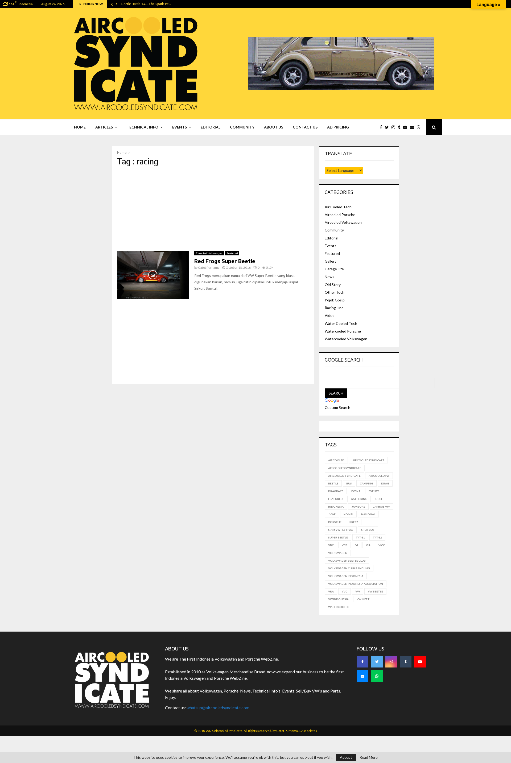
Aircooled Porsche (340, 214)
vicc (381, 545)
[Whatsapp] (420, 127)
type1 (360, 537)
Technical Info (142, 127)
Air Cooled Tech (338, 207)
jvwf (332, 514)
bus (349, 483)
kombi (348, 514)
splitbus (367, 529)
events (374, 491)
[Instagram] (395, 127)
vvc (344, 591)
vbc (331, 545)
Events (179, 127)
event (356, 491)
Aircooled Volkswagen (209, 253)
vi (356, 545)
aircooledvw (379, 475)
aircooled (336, 460)
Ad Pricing (338, 127)
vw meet (363, 599)
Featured (232, 253)
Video (330, 315)
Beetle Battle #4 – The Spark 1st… (146, 4)
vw (357, 591)
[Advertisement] (213, 208)
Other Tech (334, 292)
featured (335, 498)
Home (80, 127)
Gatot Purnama (209, 267)
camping (366, 483)
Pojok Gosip (335, 300)
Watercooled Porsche (343, 331)
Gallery (330, 261)
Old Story (333, 284)
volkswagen (337, 552)
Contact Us (305, 127)
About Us (273, 127)
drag (385, 483)
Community (242, 127)
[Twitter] (388, 127)
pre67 (353, 522)
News (329, 276)
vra (331, 591)
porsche (334, 522)
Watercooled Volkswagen (346, 339)
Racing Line (334, 307)
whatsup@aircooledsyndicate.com (218, 707)
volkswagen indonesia (345, 576)
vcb (344, 545)
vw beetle (375, 591)
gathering (359, 498)
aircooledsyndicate (368, 460)
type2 (377, 537)
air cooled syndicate (344, 468)
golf (379, 498)
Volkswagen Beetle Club (347, 560)
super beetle (338, 537)
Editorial (210, 127)
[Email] (413, 127)
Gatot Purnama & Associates (296, 731)
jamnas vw (381, 506)
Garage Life (334, 269)
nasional (368, 514)
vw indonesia (338, 599)
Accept (346, 757)
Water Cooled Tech (341, 323)
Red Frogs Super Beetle (224, 261)
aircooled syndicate (344, 475)
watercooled (338, 606)
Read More (369, 757)
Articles (104, 127)
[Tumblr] (400, 127)
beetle (333, 483)
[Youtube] (406, 127)
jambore (358, 506)
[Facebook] (382, 127)
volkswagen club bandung (349, 568)
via (368, 545)
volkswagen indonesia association (355, 583)
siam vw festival (340, 529)
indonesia (336, 506)
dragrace (335, 491)
